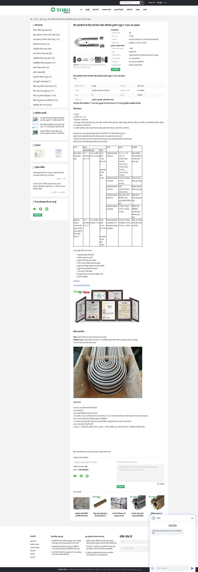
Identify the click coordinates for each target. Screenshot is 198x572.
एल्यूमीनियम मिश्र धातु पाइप (42, 63)
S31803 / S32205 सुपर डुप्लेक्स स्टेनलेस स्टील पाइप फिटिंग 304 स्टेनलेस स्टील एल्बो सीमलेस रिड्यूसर (100, 548)
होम (31, 19)
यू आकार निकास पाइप (105, 452)
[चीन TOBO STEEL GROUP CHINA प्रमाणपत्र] (39, 153)
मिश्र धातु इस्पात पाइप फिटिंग (42, 100)
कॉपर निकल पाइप (39, 67)
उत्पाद (36, 19)
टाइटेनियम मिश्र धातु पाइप (41, 58)
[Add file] (152, 568)
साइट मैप (32, 557)
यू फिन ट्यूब (43, 19)
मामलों (145, 9)
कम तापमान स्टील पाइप (40, 53)
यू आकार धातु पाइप (92, 452)
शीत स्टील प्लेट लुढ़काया (41, 91)
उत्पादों (87, 9)
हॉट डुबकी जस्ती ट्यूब (40, 81)
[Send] (192, 568)
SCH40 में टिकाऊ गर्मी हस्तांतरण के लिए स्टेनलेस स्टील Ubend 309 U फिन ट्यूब (119, 515)
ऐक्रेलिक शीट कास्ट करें (41, 105)
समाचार (138, 9)
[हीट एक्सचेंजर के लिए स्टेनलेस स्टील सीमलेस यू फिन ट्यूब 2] (86, 42)
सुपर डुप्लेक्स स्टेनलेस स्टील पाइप (44, 35)
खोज (142, 3)
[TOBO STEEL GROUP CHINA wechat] (48, 209)
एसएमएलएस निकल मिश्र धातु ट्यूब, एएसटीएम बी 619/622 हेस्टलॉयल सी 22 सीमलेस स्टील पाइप (66, 548)
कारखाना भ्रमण (106, 9)
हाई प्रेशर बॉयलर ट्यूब (40, 77)
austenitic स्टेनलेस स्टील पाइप (44, 39)
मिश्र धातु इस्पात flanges (41, 95)
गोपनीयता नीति (62, 570)
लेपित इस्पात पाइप (39, 44)
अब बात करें (151, 3)
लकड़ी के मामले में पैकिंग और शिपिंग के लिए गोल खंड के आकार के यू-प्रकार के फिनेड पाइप (81, 515)
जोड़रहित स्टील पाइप (40, 49)
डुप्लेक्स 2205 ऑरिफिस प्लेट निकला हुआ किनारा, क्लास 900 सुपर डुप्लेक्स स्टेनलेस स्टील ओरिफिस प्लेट (101, 542)
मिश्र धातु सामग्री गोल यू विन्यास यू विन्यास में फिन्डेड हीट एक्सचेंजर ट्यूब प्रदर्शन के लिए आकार (100, 515)
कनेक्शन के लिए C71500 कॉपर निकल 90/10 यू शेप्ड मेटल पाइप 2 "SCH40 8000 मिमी (53, 133)
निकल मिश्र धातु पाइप (40, 30)
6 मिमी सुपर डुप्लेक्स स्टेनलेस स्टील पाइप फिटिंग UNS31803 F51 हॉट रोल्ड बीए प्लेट (99, 554)
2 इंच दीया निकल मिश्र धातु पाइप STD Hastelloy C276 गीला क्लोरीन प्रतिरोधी (67, 553)
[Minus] (192, 518)
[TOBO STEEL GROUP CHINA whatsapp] (42, 209)
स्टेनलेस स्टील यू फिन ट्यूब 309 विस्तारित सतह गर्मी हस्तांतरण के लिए (137, 515)
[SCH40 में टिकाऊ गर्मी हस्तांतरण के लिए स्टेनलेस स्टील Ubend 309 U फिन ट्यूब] (119, 503)
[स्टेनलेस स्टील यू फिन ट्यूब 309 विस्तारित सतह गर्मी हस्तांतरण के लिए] (137, 503)
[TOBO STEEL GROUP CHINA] (60, 10)
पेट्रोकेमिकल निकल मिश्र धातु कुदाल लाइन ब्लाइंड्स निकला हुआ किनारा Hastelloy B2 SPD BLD (66, 542)
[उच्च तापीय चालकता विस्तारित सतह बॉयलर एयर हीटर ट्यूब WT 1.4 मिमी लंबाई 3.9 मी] (35, 119)
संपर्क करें (129, 9)
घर (81, 9)
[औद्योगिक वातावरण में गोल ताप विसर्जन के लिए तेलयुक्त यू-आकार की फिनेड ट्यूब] (156, 503)
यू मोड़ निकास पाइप (81, 452)
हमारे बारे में (96, 9)
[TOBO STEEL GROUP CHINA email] (36, 209)
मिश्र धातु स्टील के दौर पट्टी (42, 86)
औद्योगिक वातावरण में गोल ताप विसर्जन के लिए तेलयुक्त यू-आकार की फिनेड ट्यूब (156, 515)
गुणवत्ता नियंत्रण (119, 9)
